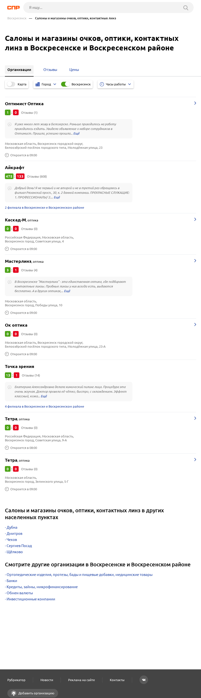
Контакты (117, 680)
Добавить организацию (36, 693)
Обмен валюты (20, 593)
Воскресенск (16, 18)
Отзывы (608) (37, 176)
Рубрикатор (16, 680)
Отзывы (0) (29, 229)
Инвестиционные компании (31, 599)
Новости (46, 680)
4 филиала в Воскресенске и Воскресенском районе (44, 406)
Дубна (12, 527)
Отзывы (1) (29, 112)
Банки (12, 581)
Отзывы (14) (31, 375)
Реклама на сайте (81, 680)
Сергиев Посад (19, 546)
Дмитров (14, 533)
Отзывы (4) (29, 270)
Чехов (12, 539)
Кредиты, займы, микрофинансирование (42, 587)
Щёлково (15, 552)
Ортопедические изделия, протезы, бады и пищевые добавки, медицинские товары (79, 574)
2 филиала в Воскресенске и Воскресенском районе (44, 207)
